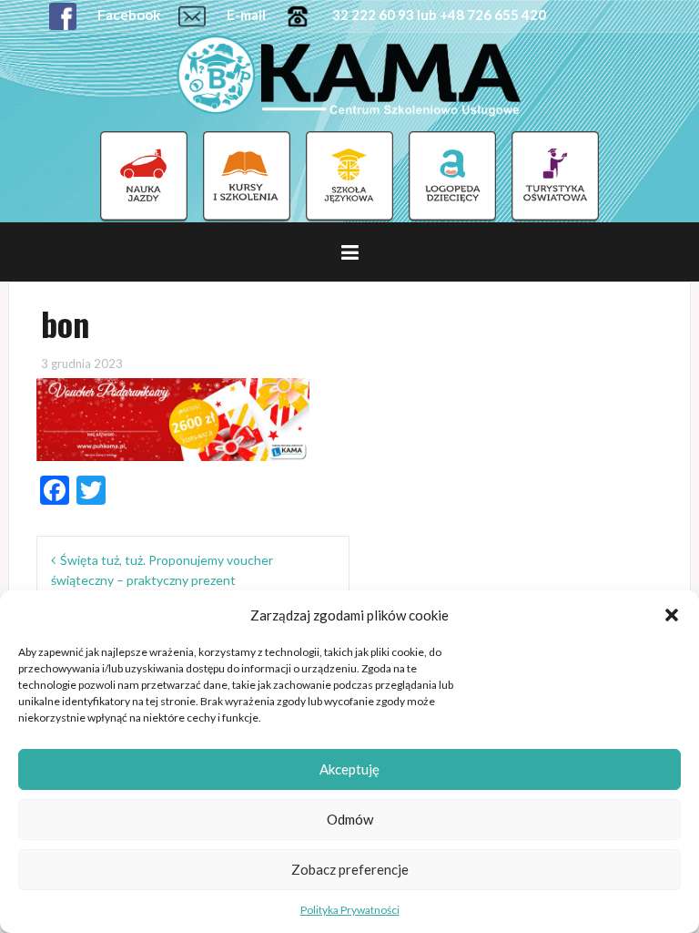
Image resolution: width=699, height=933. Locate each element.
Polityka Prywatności (350, 910)
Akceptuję (349, 769)
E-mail (245, 14)
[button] (672, 615)
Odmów (350, 819)
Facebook (127, 14)
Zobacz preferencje (350, 869)
